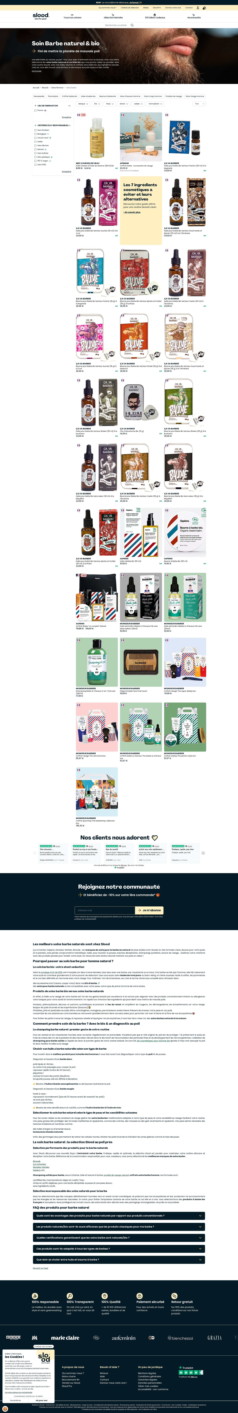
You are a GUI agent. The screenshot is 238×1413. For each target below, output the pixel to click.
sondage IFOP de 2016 (51, 972)
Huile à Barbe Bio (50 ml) (130, 561)
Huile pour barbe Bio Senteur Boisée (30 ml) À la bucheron (96, 432)
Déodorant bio (75, 1405)
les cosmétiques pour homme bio (153, 1040)
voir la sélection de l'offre (147, 1409)
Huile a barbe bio (88, 96)
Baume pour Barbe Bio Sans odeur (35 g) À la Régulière (183, 497)
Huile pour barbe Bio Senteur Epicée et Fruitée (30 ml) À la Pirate (95, 562)
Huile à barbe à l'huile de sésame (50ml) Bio (95, 166)
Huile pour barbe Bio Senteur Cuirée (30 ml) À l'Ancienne (183, 302)
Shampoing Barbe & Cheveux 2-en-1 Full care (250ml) (95, 692)
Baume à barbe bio (108, 96)
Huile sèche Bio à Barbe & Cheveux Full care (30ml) (183, 627)
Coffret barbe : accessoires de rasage (136, 166)
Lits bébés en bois (62, 1405)
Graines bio (50, 1405)
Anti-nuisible (176, 1405)
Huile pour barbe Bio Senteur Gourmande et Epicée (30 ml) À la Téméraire (183, 232)
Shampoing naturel (127, 1405)
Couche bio (166, 1405)
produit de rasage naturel (116, 1175)
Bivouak (36, 1161)
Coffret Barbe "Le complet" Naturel (91, 626)
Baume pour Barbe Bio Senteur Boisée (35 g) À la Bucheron (185, 432)
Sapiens (37, 1170)
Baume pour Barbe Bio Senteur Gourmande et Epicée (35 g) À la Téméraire (184, 367)
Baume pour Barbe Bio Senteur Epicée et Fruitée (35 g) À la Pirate (140, 302)
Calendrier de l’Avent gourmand (148, 1405)
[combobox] (199, 103)
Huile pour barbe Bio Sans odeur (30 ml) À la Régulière (95, 497)
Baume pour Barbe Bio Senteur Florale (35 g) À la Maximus (141, 367)
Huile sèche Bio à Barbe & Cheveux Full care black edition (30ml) (139, 627)
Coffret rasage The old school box (91, 756)
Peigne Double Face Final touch (133, 691)
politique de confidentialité (85, 919)
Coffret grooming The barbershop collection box (95, 822)
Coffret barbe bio (69, 96)
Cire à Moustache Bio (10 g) (132, 431)
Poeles (184, 1405)
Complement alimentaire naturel (106, 1405)
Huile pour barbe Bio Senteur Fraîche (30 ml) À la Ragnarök (185, 167)
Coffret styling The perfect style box (180, 756)
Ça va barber (39, 1164)
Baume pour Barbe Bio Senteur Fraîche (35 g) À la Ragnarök (96, 302)
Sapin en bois (87, 1405)
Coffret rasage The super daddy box (180, 691)
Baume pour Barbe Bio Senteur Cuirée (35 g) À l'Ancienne (140, 497)
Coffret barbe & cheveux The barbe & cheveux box (140, 757)
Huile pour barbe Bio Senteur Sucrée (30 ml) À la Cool (97, 232)
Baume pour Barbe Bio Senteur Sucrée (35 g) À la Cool (96, 367)
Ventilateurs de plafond (197, 1405)
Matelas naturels (38, 1405)
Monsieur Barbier (41, 1167)
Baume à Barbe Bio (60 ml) (176, 561)
